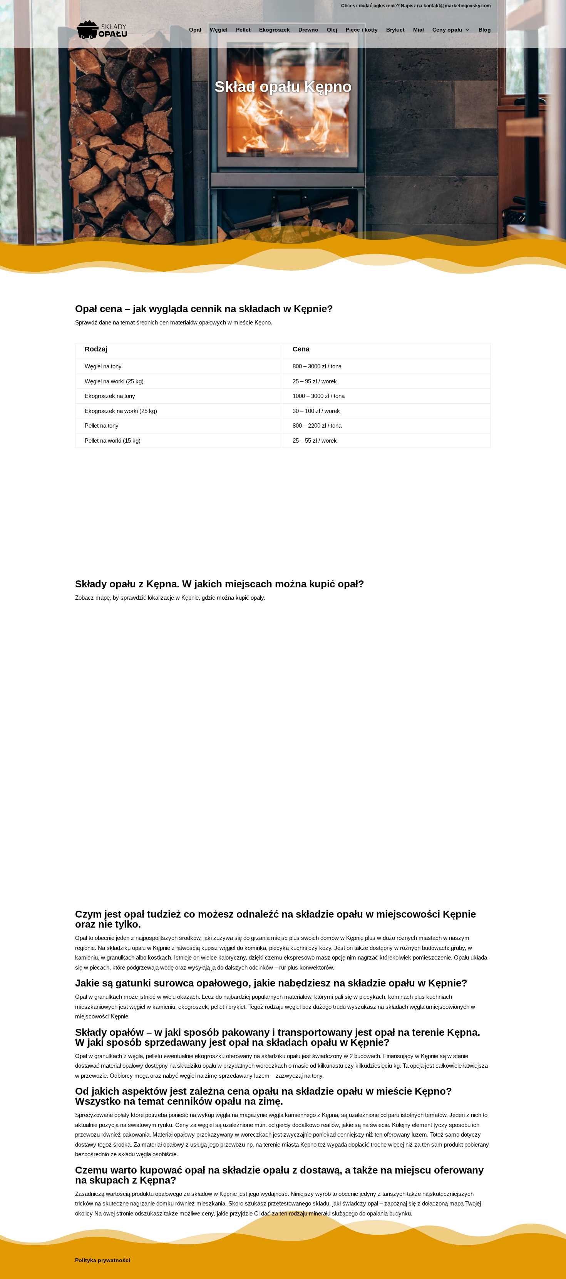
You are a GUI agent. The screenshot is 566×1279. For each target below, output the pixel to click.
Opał (195, 30)
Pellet (243, 30)
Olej (332, 30)
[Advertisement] (283, 163)
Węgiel (219, 30)
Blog (485, 30)
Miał (418, 30)
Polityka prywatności (102, 1260)
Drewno (308, 30)
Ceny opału (447, 30)
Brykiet (395, 30)
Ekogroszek (274, 30)
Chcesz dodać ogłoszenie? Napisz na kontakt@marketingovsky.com (416, 5)
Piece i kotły (362, 30)
